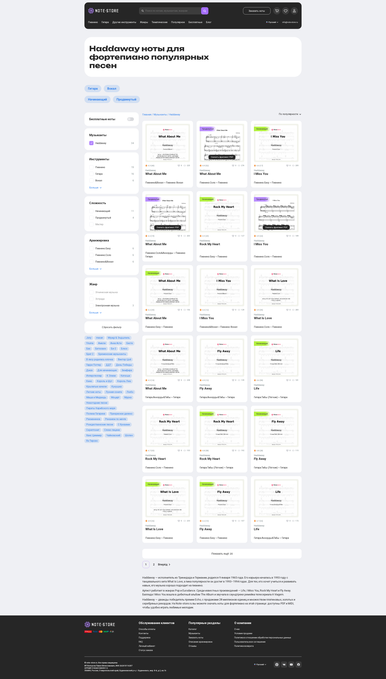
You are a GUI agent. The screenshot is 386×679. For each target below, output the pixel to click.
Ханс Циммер (94, 435)
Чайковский (113, 435)
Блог (208, 22)
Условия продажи (243, 633)
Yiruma (89, 343)
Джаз (89, 370)
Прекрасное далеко (121, 413)
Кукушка (116, 386)
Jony (88, 337)
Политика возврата (244, 646)
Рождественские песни (99, 424)
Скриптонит (92, 430)
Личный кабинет (147, 646)
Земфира (127, 370)
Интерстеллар (94, 375)
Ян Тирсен (92, 440)
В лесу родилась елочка (99, 359)
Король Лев (124, 381)
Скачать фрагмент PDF (222, 157)
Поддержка (144, 637)
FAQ (141, 642)
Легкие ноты (93, 392)
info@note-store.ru (290, 22)
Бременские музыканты (112, 354)
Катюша (125, 375)
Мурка (127, 397)
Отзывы (192, 646)
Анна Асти (116, 343)
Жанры (144, 22)
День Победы (124, 364)
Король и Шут (104, 381)
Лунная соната (114, 392)
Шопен (129, 435)
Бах (88, 348)
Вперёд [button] (163, 564)
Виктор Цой (124, 359)
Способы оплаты (147, 629)
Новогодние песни (96, 402)
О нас (237, 629)
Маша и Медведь (96, 397)
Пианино (93, 22)
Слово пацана (112, 430)
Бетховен (100, 348)
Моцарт (115, 397)
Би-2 (113, 348)
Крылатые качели (96, 386)
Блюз (124, 348)
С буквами (124, 424)
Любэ (130, 392)
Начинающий (97, 99)
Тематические (160, 22)
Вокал (111, 88)
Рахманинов (93, 419)
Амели (102, 343)
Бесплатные (195, 22)
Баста (129, 343)
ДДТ (108, 364)
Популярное (178, 22)
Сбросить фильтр (111, 327)
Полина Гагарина (95, 413)
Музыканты (194, 633)
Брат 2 (89, 354)
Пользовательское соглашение (250, 642)
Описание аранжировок (200, 642)
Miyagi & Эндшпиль (119, 337)
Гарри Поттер (93, 364)
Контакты (143, 633)
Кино (89, 381)
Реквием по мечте (115, 419)
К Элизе (111, 375)
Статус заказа (146, 650)
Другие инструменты (124, 22)
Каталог (193, 629)
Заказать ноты (257, 10)
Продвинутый (126, 99)
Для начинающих (107, 370)
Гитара (105, 22)
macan (99, 337)
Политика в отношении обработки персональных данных (262, 637)
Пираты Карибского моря (100, 408)
